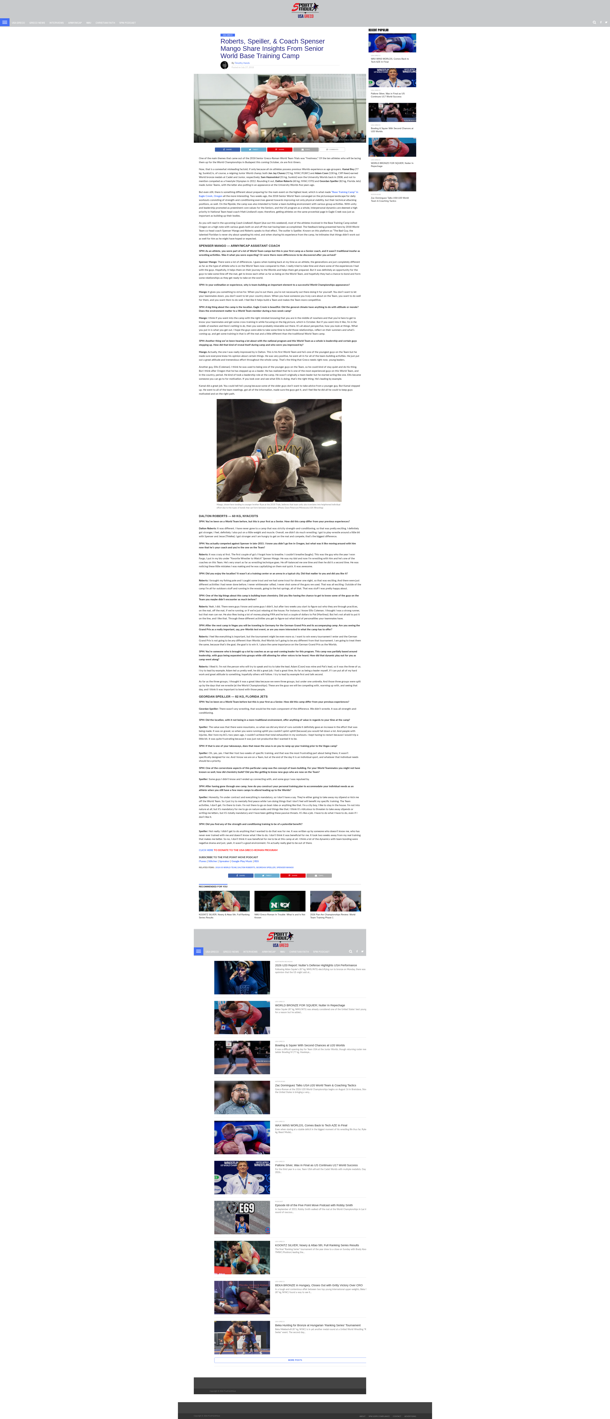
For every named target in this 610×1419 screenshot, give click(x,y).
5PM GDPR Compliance (379, 1416)
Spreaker (224, 861)
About (362, 1416)
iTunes (202, 861)
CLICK (202, 850)
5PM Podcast (127, 22)
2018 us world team (226, 867)
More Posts (295, 1360)
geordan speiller (266, 867)
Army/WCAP (75, 22)
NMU (88, 22)
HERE (209, 850)
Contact (397, 1416)
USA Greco (18, 22)
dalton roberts (246, 867)
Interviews (56, 22)
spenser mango (285, 867)
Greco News (37, 22)
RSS (256, 861)
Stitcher (212, 861)
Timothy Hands (242, 63)
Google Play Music (241, 861)
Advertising (410, 1416)
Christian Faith (105, 22)
